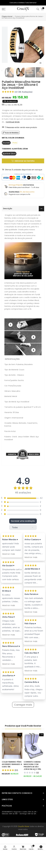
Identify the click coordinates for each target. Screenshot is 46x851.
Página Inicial (7, 16)
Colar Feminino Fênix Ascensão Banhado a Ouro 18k (12, 764)
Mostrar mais (8, 554)
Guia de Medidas (12, 133)
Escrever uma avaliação (23, 521)
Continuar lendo (13, 122)
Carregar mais (23, 704)
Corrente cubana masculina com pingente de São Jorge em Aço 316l (32, 765)
